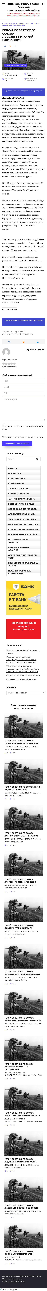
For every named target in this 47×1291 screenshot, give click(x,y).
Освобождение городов (22, 509)
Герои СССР (14, 473)
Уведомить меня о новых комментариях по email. (23, 427)
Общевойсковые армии (21, 514)
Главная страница (9, 23)
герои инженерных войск (15, 332)
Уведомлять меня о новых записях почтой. (22, 437)
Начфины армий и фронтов (18, 548)
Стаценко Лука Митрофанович (21, 679)
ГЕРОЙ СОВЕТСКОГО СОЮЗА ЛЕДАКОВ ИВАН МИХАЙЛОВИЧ (20, 1160)
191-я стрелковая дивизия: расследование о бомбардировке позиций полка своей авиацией (22, 669)
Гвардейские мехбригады (23, 524)
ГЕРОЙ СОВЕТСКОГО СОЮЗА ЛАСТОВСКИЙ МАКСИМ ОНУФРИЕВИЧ (19, 1066)
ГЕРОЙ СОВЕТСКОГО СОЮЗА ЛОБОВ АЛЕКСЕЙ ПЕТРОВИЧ (19, 1252)
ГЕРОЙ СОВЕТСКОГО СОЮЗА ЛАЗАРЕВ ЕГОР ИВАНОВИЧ (19, 926)
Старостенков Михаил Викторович (23, 675)
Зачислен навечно (18, 489)
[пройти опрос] (23, 94)
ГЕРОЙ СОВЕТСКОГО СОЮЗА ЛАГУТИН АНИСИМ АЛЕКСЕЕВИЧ (20, 880)
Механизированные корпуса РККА (19, 572)
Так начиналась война (21, 499)
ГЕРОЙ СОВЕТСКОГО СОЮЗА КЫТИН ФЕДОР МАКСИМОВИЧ (22, 788)
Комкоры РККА (16, 484)
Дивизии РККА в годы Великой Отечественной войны (23, 7)
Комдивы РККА (16, 478)
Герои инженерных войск (16, 65)
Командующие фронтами (23, 529)
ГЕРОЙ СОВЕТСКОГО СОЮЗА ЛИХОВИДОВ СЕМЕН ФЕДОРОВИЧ (21, 1206)
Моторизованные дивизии (18, 541)
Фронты (12, 468)
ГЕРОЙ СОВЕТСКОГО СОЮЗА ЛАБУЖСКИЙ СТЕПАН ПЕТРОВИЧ (21, 834)
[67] (23, 324)
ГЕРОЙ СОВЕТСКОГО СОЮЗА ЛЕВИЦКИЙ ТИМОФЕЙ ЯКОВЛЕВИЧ (22, 1114)
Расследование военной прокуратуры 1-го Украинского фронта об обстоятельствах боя (21, 659)
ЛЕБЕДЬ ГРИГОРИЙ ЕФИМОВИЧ (18, 334)
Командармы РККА (18, 494)
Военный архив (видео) (21, 504)
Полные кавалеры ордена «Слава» (23, 564)
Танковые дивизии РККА (22, 519)
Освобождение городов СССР (22, 556)
